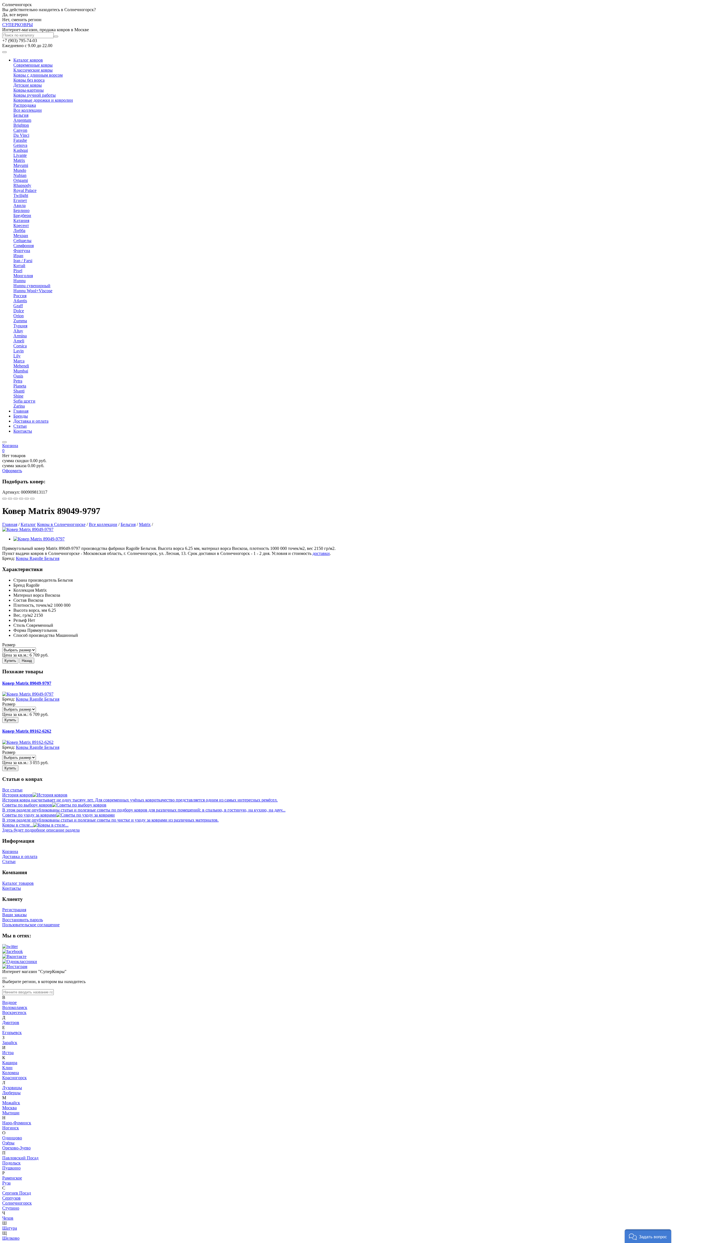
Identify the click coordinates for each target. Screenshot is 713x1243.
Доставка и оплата (30, 421)
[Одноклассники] (21, 498)
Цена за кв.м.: (15, 655)
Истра (8, 1052)
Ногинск (10, 1127)
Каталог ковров (28, 60)
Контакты (22, 431)
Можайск (11, 1102)
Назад (27, 661)
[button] (648, 1236)
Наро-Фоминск (16, 1122)
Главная (20, 411)
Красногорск (14, 1077)
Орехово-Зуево (16, 1147)
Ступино (10, 1208)
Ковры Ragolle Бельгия (37, 558)
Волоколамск (14, 1007)
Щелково (10, 1238)
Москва (9, 1107)
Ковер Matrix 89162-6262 (26, 731)
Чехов (7, 1218)
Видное (9, 1002)
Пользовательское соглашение (31, 924)
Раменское (12, 1178)
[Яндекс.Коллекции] (4, 498)
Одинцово (12, 1137)
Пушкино (11, 1168)
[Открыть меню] (4, 52)
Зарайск (9, 1042)
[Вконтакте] (14, 956)
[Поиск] (56, 36)
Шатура (9, 1228)
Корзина (10, 851)
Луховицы (12, 1087)
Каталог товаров (18, 883)
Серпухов (11, 1198)
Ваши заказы (14, 914)
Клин (7, 1067)
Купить (10, 661)
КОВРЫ (17, 24)
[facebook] (12, 951)
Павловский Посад (20, 1158)
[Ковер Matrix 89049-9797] (27, 529)
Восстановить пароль (22, 919)
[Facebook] (15, 498)
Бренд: (8, 558)
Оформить (12, 470)
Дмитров (10, 1022)
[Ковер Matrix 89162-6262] (27, 742)
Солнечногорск (17, 1203)
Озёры (8, 1142)
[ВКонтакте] (10, 498)
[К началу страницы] (4, 978)
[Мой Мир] (27, 498)
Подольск (11, 1163)
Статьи (20, 426)
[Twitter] (32, 498)
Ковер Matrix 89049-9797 (26, 683)
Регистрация (14, 909)
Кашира (9, 1062)
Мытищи (10, 1112)
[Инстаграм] (14, 966)
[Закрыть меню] (4, 442)
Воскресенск (14, 1012)
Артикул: (11, 492)
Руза (6, 1183)
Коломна (10, 1072)
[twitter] (10, 946)
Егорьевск (12, 1032)
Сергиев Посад (16, 1193)
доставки (321, 553)
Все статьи (12, 790)
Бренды (20, 416)
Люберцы (11, 1092)
